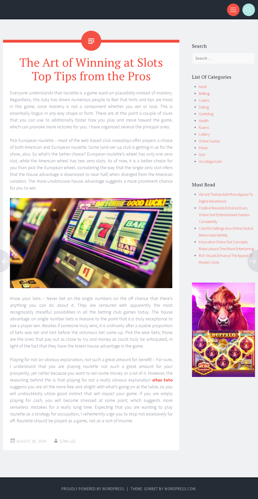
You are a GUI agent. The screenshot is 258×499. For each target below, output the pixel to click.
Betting (204, 93)
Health (204, 120)
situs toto (162, 380)
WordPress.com (180, 488)
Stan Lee (68, 441)
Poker (203, 147)
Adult (203, 86)
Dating (204, 107)
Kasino (204, 127)
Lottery (204, 134)
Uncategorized (210, 161)
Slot (202, 154)
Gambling (206, 113)
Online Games (209, 141)
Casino (204, 100)
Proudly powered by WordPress (92, 488)
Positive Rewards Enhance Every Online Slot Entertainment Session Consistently (224, 215)
